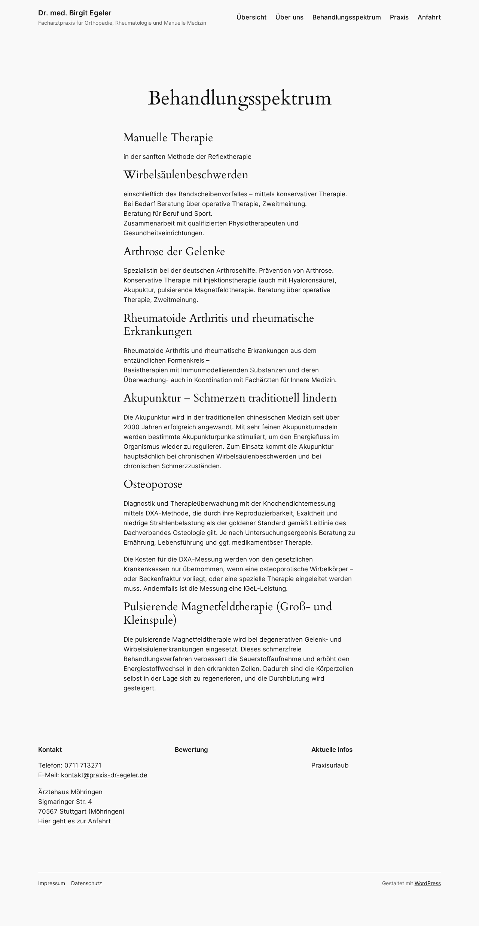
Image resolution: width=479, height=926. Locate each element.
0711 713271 (82, 765)
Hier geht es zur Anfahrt (74, 821)
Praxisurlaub (330, 765)
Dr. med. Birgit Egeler (75, 12)
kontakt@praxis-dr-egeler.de (104, 775)
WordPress (428, 883)
